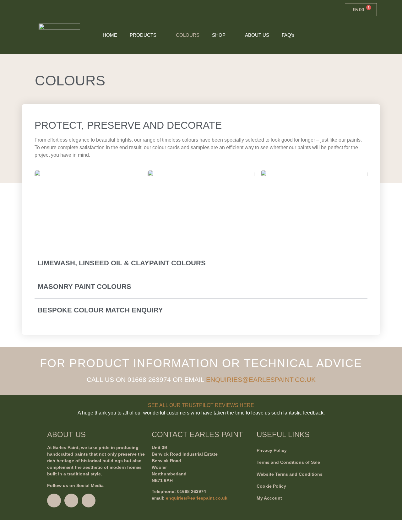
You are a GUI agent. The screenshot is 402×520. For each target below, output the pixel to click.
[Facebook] (71, 500)
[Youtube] (88, 500)
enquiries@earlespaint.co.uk (196, 498)
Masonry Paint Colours (84, 286)
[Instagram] (54, 500)
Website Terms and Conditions (290, 474)
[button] (371, 35)
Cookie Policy (271, 486)
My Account (269, 498)
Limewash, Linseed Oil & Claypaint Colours (122, 263)
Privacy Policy (272, 450)
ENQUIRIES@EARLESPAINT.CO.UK (261, 379)
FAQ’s (288, 35)
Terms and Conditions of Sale (288, 462)
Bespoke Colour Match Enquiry (100, 310)
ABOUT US (257, 35)
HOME (110, 35)
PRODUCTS (143, 35)
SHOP (218, 35)
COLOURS (187, 35)
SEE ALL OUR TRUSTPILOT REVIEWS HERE (201, 405)
